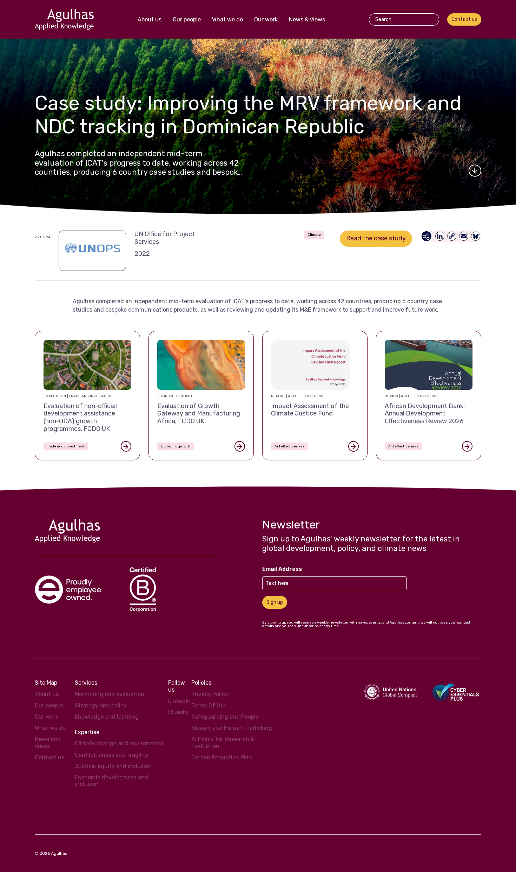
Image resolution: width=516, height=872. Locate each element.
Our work (266, 19)
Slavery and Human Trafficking (231, 728)
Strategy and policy (101, 705)
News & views (307, 19)
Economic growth (175, 446)
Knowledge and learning (107, 716)
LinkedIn (179, 701)
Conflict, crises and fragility (111, 755)
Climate (314, 235)
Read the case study (376, 238)
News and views (48, 742)
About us (149, 19)
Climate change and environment (119, 743)
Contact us (464, 19)
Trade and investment (66, 446)
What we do (227, 19)
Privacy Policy (209, 694)
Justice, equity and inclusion (113, 766)
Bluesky (178, 712)
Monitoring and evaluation (109, 694)
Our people (187, 19)
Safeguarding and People (225, 716)
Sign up (274, 602)
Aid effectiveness (289, 446)
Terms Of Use (208, 705)
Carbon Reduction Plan (221, 757)
